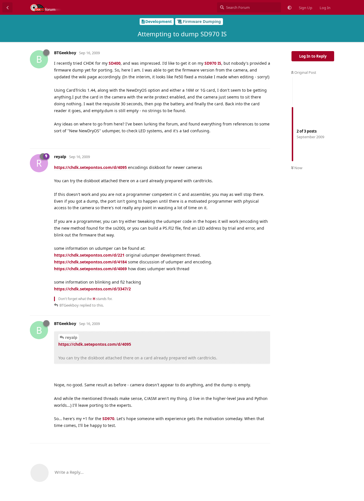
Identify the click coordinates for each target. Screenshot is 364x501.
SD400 (115, 63)
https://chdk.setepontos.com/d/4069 (90, 268)
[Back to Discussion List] (7, 7)
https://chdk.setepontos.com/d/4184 (90, 262)
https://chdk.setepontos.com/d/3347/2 (92, 289)
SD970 (108, 418)
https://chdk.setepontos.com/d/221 (89, 255)
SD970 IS (212, 63)
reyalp (71, 337)
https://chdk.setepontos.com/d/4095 (90, 167)
